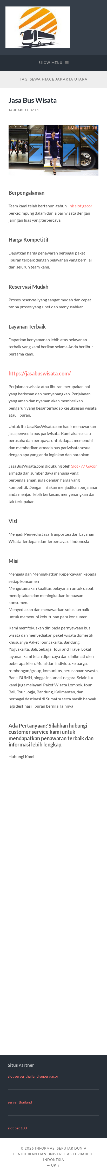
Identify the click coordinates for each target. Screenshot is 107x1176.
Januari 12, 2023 (24, 110)
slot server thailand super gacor (33, 1076)
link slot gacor (80, 205)
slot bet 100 (17, 1128)
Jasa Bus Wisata (33, 100)
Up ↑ (55, 1165)
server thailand (20, 1102)
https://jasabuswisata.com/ (40, 373)
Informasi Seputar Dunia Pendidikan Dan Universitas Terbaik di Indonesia (53, 1154)
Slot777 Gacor (84, 465)
